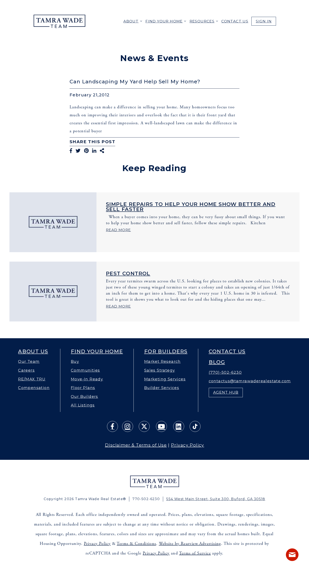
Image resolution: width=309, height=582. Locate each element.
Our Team (29, 361)
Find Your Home (164, 21)
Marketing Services (165, 379)
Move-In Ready (87, 379)
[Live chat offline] (292, 554)
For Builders (166, 351)
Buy (75, 361)
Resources (202, 21)
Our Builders (84, 397)
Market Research (162, 361)
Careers (26, 370)
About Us (33, 351)
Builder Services (161, 388)
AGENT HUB (226, 392)
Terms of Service (195, 553)
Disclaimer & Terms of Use (136, 445)
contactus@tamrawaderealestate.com (250, 381)
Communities (85, 370)
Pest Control (128, 273)
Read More (118, 230)
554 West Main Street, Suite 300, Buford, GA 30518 (215, 499)
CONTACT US (234, 21)
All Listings (83, 405)
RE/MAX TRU (31, 379)
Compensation (34, 388)
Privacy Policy (187, 445)
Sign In (264, 21)
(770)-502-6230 (225, 372)
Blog (217, 362)
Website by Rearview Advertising (190, 543)
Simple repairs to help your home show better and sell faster (190, 206)
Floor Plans (83, 388)
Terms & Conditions (136, 543)
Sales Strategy (159, 370)
